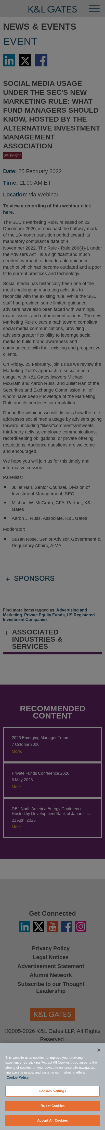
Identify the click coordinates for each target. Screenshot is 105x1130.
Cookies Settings (52, 1091)
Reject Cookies (52, 1106)
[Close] (98, 1050)
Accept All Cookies (52, 1120)
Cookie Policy (18, 1077)
